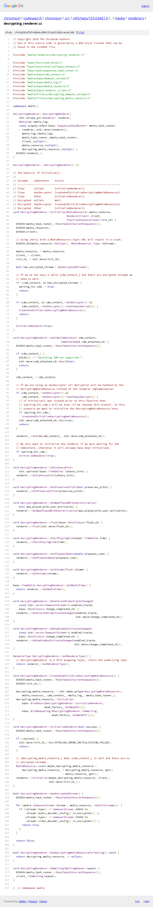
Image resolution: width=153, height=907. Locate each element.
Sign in (145, 6)
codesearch (33, 18)
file (80, 32)
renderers (136, 18)
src (67, 18)
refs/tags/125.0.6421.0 (90, 18)
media (120, 18)
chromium (12, 18)
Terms (43, 901)
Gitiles (22, 901)
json (146, 901)
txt (137, 901)
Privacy (32, 901)
